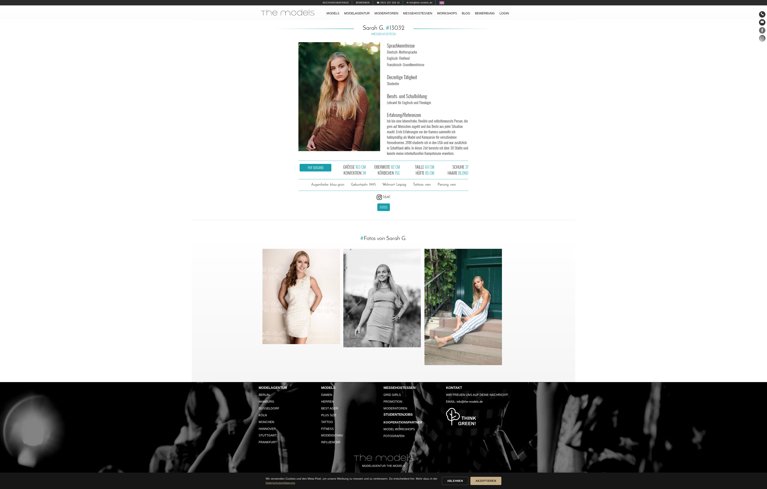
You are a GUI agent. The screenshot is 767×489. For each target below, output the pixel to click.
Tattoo (327, 422)
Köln (263, 415)
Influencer (330, 442)
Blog (466, 13)
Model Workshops (399, 429)
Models (333, 13)
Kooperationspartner (403, 422)
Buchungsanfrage (336, 2)
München (266, 422)
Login (504, 13)
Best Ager (329, 408)
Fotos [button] (383, 207)
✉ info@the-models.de (419, 2)
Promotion (393, 401)
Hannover (267, 428)
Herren (327, 401)
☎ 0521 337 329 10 (388, 2)
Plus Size (328, 415)
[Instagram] (762, 39)
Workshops (447, 13)
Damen (326, 394)
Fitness (327, 428)
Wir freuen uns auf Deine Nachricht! (477, 394)
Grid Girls (392, 394)
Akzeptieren (486, 480)
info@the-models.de (470, 401)
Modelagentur (357, 13)
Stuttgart (268, 435)
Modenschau (332, 435)
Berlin (264, 394)
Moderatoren (386, 13)
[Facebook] (762, 31)
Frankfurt (268, 442)
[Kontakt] (762, 14)
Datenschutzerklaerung (280, 482)
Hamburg (266, 401)
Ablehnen (455, 480)
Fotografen (394, 436)
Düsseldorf (269, 408)
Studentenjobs (398, 414)
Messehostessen (417, 13)
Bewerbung (485, 13)
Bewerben (363, 2)
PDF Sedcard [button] (315, 167)
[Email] (762, 22)
